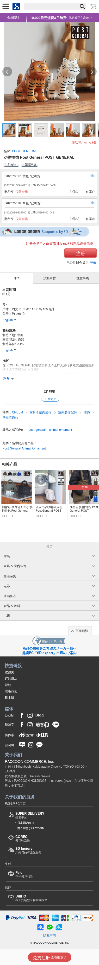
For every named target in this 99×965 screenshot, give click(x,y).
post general (37, 429)
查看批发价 (50, 957)
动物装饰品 (10, 417)
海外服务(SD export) (30, 828)
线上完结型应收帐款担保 (31, 898)
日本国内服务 (26, 822)
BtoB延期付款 (24, 874)
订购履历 (11, 678)
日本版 (9, 697)
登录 (93, 262)
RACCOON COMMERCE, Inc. (29, 761)
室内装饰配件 (68, 412)
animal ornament (60, 429)
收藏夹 (9, 672)
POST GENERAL (24, 151)
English (13, 164)
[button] (7, 71)
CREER (49, 391)
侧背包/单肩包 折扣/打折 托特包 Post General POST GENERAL (17, 508)
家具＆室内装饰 (41, 412)
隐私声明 (49, 935)
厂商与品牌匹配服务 (28, 850)
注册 (80, 253)
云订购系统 (22, 838)
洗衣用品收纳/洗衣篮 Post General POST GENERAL (49, 508)
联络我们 (11, 691)
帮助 (8, 684)
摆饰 (87, 412)
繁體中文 (31, 164)
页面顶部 (81, 630)
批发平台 (29, 815)
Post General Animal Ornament (24, 448)
